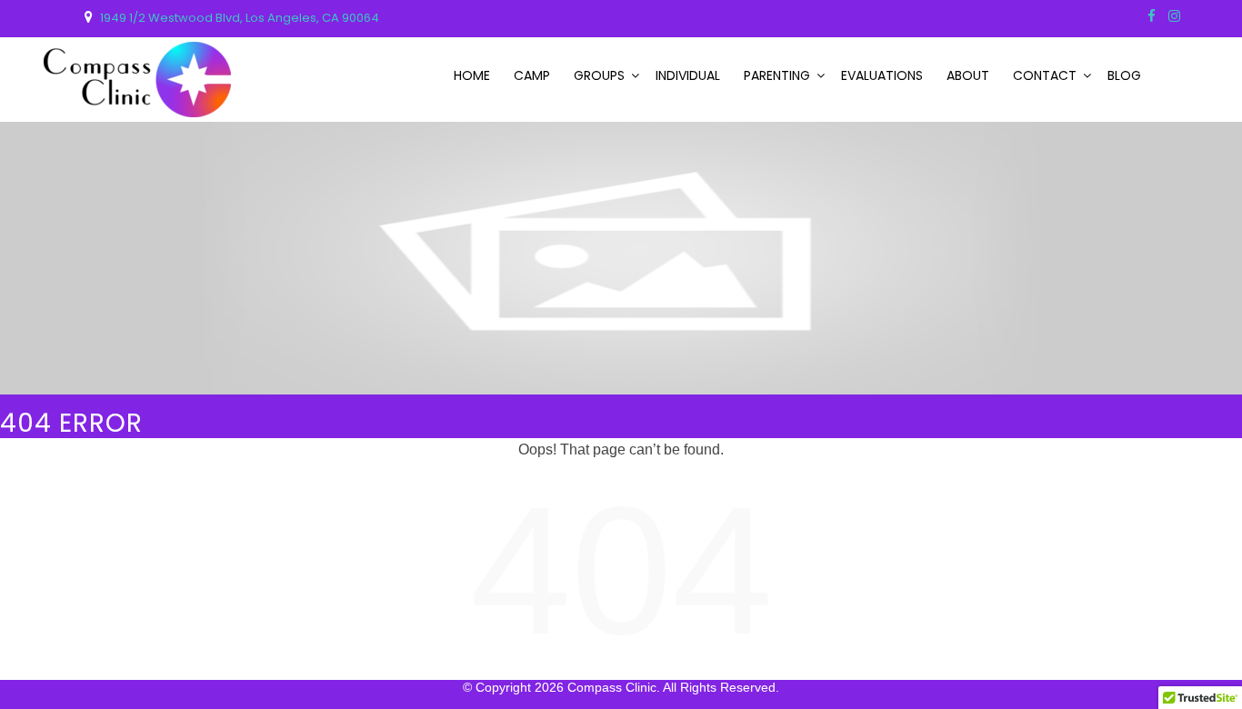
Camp (532, 75)
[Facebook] (1151, 16)
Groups (599, 75)
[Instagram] (1174, 16)
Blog (1124, 75)
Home (472, 75)
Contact (1045, 75)
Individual (688, 75)
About (968, 75)
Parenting (777, 75)
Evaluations (882, 75)
